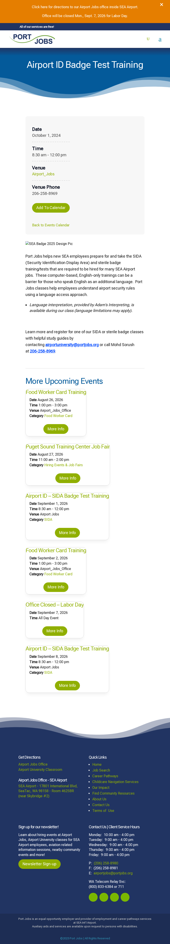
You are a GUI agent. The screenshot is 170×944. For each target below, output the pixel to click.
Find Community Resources (113, 793)
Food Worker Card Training (56, 392)
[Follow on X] (114, 897)
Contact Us (101, 805)
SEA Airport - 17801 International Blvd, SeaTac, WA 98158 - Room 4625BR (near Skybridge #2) (48, 791)
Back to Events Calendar (51, 225)
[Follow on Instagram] (103, 897)
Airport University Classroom (40, 770)
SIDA (48, 519)
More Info (56, 429)
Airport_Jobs (43, 174)
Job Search (101, 770)
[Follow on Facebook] (93, 897)
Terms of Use (103, 811)
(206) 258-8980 (106, 863)
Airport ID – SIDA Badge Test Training (67, 496)
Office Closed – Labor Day (55, 604)
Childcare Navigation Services (115, 782)
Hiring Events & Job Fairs (63, 465)
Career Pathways (105, 776)
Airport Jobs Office (33, 764)
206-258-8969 (42, 351)
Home (97, 764)
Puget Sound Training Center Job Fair (68, 446)
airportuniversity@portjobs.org (72, 344)
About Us (99, 799)
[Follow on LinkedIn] (125, 897)
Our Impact (100, 787)
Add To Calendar (51, 207)
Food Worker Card (58, 416)
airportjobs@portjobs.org (113, 873)
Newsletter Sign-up (39, 864)
